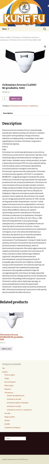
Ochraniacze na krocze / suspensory (24, 106)
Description (8, 113)
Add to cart (15, 98)
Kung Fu (8, 37)
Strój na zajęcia (10, 375)
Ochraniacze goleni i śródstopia (17, 403)
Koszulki (7, 413)
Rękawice (8, 389)
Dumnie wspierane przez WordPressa (15, 459)
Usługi (7, 378)
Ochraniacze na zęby (14, 406)
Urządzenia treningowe (12, 427)
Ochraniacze (16, 37)
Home (2, 37)
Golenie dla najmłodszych (15, 396)
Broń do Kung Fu (10, 382)
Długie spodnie (10, 417)
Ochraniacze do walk (14, 399)
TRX (3, 368)
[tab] (8, 113)
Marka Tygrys (9, 385)
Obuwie (7, 420)
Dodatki (7, 424)
